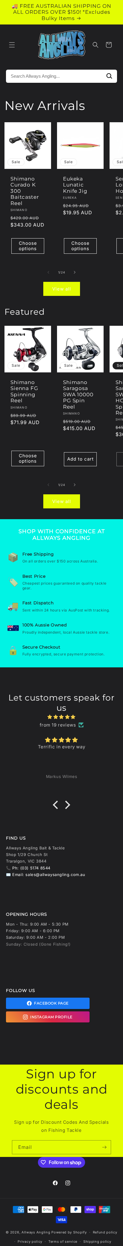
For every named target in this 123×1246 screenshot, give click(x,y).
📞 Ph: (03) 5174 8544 (28, 868)
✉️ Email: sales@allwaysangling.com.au (45, 874)
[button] (12, 44)
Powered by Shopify (69, 1232)
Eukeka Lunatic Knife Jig (75, 185)
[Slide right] (74, 272)
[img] (61, 717)
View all (61, 289)
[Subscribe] (104, 1147)
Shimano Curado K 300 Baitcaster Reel (24, 191)
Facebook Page (51, 1003)
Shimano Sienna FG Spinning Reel (24, 391)
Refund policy (105, 1232)
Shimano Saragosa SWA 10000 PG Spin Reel (78, 394)
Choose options (28, 245)
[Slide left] (48, 272)
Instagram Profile (51, 1017)
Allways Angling (35, 1232)
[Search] (109, 76)
